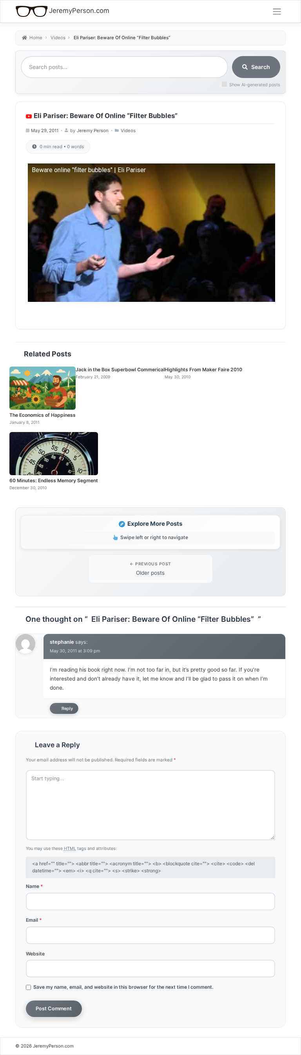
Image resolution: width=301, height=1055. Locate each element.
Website (35, 954)
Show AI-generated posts (254, 84)
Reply (67, 708)
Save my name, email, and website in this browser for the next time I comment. (123, 987)
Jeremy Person (93, 130)
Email (34, 920)
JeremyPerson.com (79, 11)
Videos (128, 130)
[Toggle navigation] (277, 11)
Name (34, 886)
